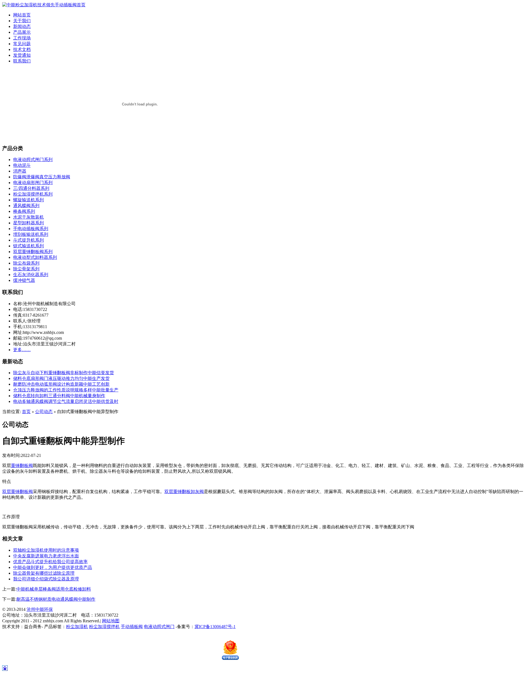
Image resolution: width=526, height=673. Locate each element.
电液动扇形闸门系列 (33, 182)
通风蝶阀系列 (26, 205)
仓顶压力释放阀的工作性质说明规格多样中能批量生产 (65, 390)
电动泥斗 (22, 165)
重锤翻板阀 (22, 465)
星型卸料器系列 (28, 222)
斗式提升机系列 (28, 240)
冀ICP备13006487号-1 (215, 626)
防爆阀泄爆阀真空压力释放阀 (41, 176)
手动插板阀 (132, 626)
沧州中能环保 (40, 609)
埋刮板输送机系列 (30, 234)
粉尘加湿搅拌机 (104, 626)
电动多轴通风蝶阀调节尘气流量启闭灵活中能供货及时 (65, 401)
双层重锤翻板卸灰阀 (184, 491)
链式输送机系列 (28, 246)
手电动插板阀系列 (30, 228)
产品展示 (22, 32)
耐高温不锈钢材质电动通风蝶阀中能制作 (55, 599)
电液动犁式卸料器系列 (35, 257)
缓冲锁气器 (24, 280)
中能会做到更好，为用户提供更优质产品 (52, 567)
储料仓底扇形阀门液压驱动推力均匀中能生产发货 (61, 378)
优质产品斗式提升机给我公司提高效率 (50, 561)
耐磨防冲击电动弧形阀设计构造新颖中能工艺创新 (61, 384)
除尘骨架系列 (26, 269)
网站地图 (110, 620)
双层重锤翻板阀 (17, 491)
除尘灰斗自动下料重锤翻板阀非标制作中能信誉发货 (63, 372)
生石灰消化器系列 (30, 274)
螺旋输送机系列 (28, 199)
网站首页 (22, 15)
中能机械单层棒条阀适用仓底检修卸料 (53, 589)
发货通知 (22, 55)
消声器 (19, 171)
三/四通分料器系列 (31, 188)
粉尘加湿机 (77, 626)
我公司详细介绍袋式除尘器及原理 (46, 579)
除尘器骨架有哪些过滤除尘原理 (44, 573)
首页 (26, 411)
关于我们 (22, 20)
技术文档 (22, 49)
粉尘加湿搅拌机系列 (33, 194)
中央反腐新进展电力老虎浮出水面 (46, 556)
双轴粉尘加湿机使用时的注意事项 (46, 550)
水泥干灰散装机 (28, 217)
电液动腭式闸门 (159, 626)
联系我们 (22, 61)
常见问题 (22, 43)
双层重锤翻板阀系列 (33, 251)
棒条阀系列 (24, 211)
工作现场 (22, 38)
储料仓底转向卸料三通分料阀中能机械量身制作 (59, 395)
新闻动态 (22, 26)
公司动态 (44, 411)
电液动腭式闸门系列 (33, 159)
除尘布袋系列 (26, 263)
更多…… (22, 349)
